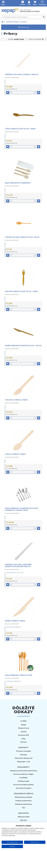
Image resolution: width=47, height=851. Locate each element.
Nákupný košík (23, 817)
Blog (23, 739)
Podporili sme (23, 728)
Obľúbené (42, 4)
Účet (29, 4)
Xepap (23, 725)
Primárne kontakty (23, 751)
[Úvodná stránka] (23, 10)
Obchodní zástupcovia (23, 758)
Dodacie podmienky (23, 801)
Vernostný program (23, 788)
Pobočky (23, 755)
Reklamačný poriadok (23, 797)
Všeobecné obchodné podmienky (23, 771)
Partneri (23, 742)
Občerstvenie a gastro (16, 22)
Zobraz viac (24, 27)
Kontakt (22, 4)
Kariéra (23, 732)
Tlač (23, 808)
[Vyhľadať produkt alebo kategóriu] (44, 17)
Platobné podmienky (23, 804)
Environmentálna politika (23, 785)
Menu (3, 4)
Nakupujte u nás (23, 762)
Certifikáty (23, 778)
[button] (7, 92)
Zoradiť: (16, 39)
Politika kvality (23, 781)
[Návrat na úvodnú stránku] (2, 22)
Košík (35, 4)
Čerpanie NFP (23, 735)
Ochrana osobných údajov (23, 774)
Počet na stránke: (35, 39)
